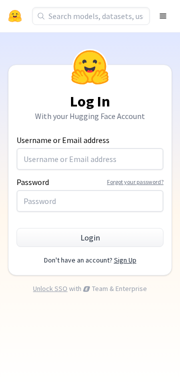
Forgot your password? (135, 182)
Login (90, 237)
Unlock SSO (50, 288)
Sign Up (125, 260)
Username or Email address (63, 140)
